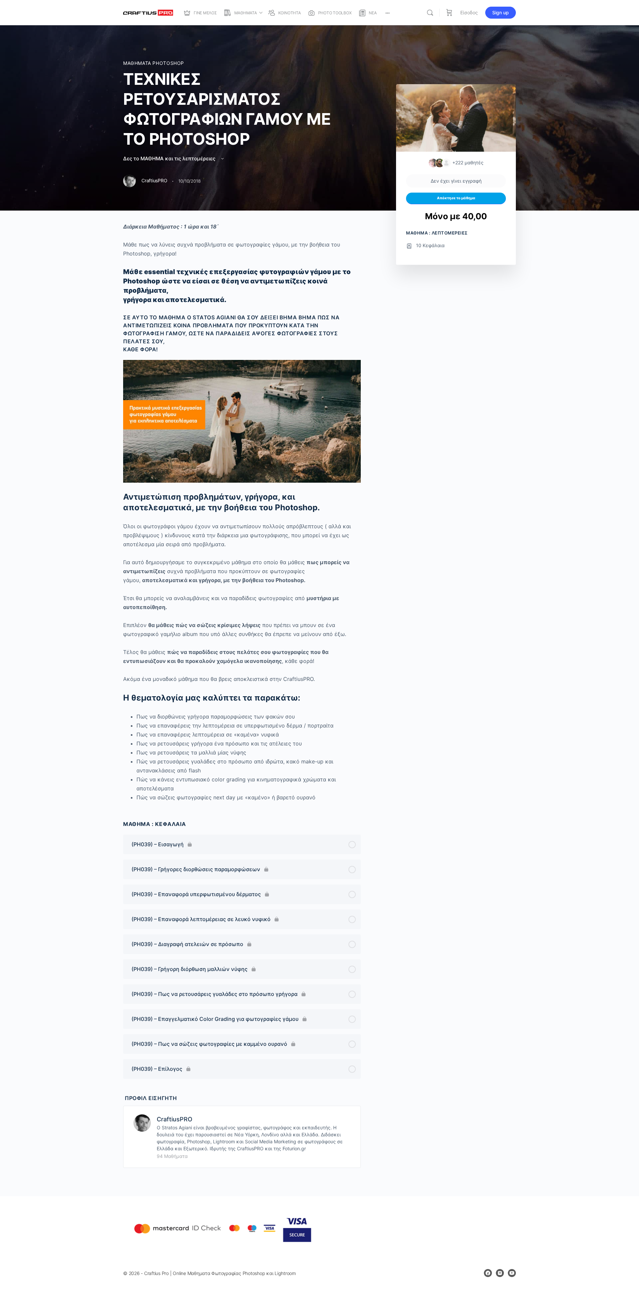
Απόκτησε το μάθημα (456, 198)
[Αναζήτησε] (430, 13)
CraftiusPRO (174, 1119)
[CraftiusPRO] (142, 1122)
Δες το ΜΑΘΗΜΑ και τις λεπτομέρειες (170, 158)
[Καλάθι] (449, 12)
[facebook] (488, 1273)
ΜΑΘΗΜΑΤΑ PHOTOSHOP (153, 63)
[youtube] (512, 1273)
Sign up (500, 12)
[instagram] (500, 1273)
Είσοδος (469, 12)
